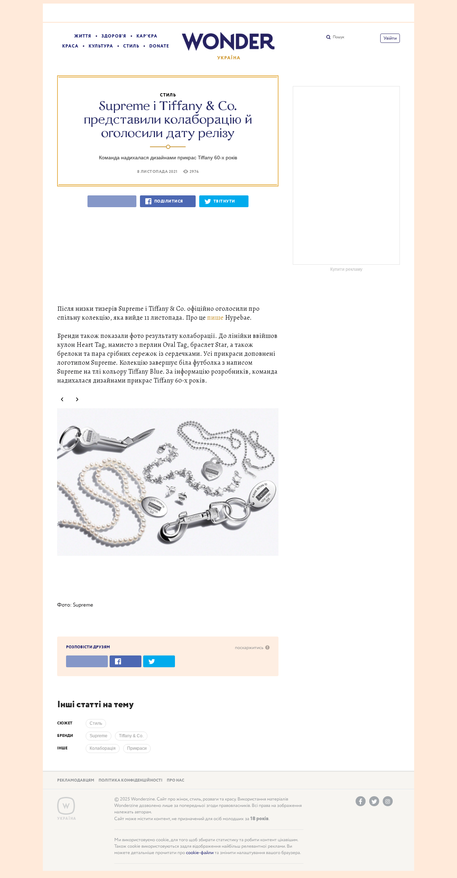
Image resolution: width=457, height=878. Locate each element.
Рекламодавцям (75, 780)
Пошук (338, 37)
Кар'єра (146, 36)
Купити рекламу (346, 269)
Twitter (374, 801)
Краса (70, 46)
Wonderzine (66, 806)
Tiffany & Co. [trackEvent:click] (131, 735)
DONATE (159, 46)
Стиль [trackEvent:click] (96, 723)
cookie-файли (200, 852)
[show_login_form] (390, 38)
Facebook (361, 801)
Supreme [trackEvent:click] (98, 735)
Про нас (175, 780)
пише (215, 317)
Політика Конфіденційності (130, 780)
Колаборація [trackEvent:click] (103, 748)
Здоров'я (113, 36)
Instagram (388, 801)
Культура (101, 46)
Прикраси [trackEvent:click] (137, 748)
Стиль (131, 46)
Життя (82, 36)
